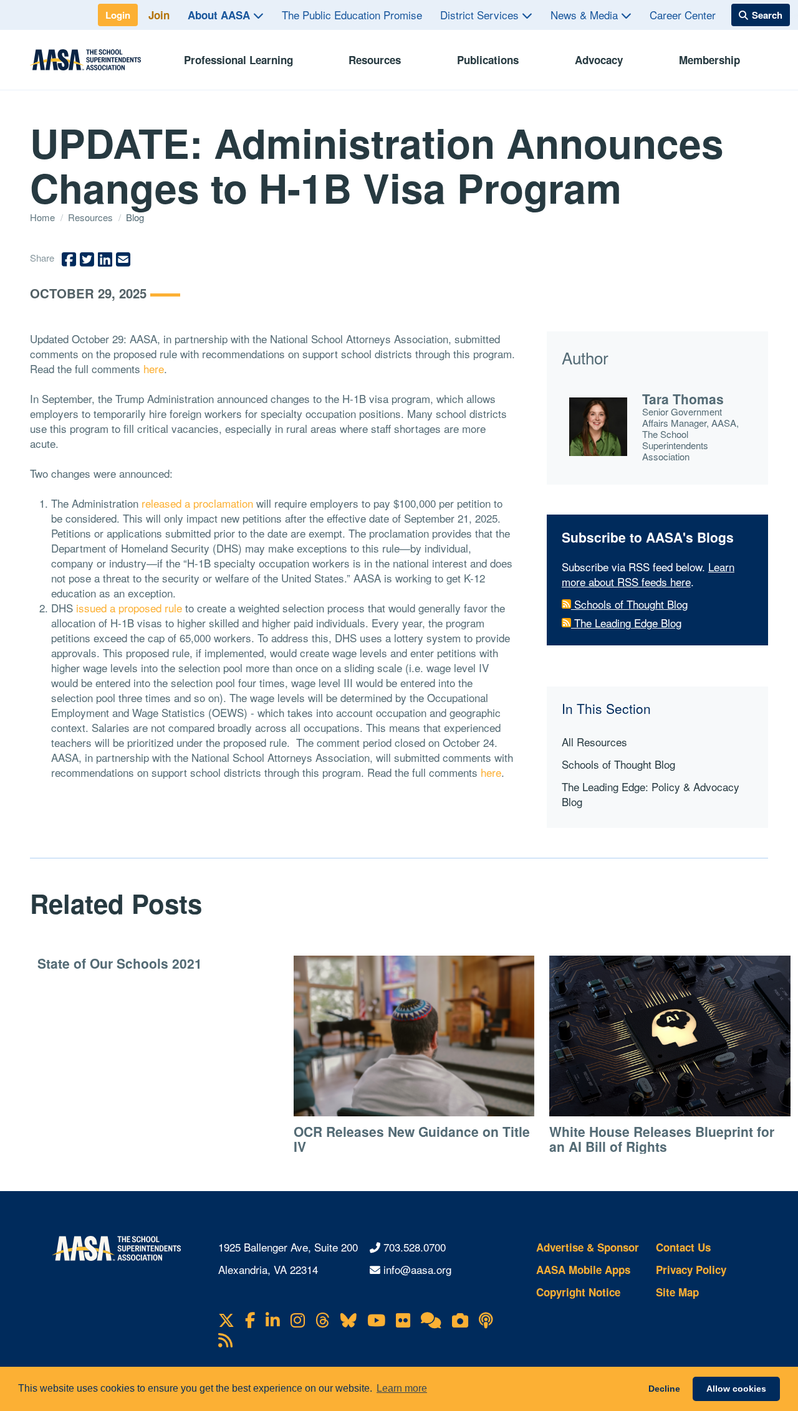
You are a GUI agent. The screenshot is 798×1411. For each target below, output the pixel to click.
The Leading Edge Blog (626, 622)
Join (159, 14)
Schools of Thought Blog (629, 604)
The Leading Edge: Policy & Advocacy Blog (650, 794)
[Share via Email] (123, 259)
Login (117, 15)
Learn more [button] (402, 1388)
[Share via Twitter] (87, 259)
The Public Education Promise (352, 14)
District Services (481, 14)
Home (43, 217)
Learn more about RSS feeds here (648, 574)
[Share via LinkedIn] (105, 259)
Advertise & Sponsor (587, 1247)
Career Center (683, 14)
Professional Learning (238, 59)
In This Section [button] (606, 708)
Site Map (677, 1292)
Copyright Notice (578, 1292)
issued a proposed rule (129, 607)
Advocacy (599, 59)
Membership (709, 59)
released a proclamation (197, 503)
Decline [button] (664, 1389)
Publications (488, 59)
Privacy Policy (691, 1269)
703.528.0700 (414, 1247)
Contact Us (683, 1247)
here (153, 368)
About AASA (220, 14)
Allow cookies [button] (736, 1389)
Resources (375, 59)
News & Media (585, 14)
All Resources (594, 741)
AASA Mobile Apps (583, 1269)
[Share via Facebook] (69, 259)
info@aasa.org (417, 1269)
